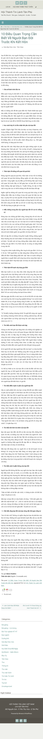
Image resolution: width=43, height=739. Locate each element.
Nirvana (21, 712)
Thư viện (5, 668)
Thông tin (5, 664)
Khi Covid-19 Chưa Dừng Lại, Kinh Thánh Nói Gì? (32, 605)
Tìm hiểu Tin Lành (8, 675)
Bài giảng (5, 623)
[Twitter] (21, 3)
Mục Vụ (4, 654)
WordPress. (28, 712)
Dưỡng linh (5, 637)
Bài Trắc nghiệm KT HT (9, 630)
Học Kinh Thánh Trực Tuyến (23, 7)
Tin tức (4, 678)
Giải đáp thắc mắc (17, 27)
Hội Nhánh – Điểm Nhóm (10, 651)
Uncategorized (7, 685)
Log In (8, 7)
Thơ (3, 661)
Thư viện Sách (6, 671)
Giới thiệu (5, 644)
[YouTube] (17, 3)
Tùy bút (4, 682)
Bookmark (7, 593)
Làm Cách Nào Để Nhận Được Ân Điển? (10, 605)
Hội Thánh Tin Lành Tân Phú (16, 12)
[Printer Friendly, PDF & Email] (7, 589)
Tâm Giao (6, 27)
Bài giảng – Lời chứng (9, 627)
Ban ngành (5, 634)
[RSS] (25, 3)
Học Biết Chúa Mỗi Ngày (10, 647)
